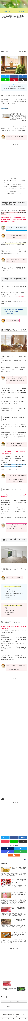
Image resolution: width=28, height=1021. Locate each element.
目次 (12, 178)
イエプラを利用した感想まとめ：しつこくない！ (14, 193)
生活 (3, 798)
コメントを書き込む (14, 1001)
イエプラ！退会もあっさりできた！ (12, 191)
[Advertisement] (14, 33)
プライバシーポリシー (14, 1016)
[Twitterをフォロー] (20, 848)
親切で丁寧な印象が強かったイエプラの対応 (14, 186)
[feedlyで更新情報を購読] (20, 851)
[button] (25, 468)
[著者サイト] (7, 848)
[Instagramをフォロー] (7, 851)
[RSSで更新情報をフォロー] (14, 855)
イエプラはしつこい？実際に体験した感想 (12, 184)
